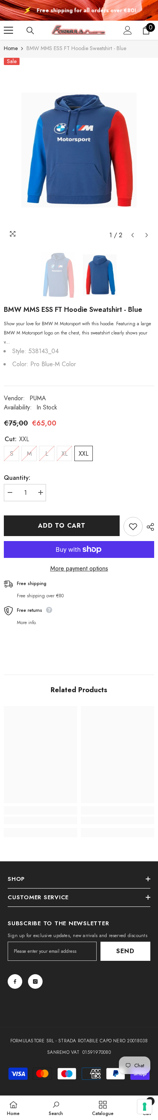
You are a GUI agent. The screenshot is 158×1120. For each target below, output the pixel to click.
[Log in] (127, 30)
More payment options (79, 568)
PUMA (38, 398)
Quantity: (17, 477)
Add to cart (62, 525)
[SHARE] (148, 527)
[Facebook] (15, 981)
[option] (79, 150)
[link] (40, 820)
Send (125, 951)
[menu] (8, 30)
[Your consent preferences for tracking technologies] (144, 1106)
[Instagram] (35, 981)
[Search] (30, 30)
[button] (132, 235)
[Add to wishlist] (133, 526)
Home (11, 48)
